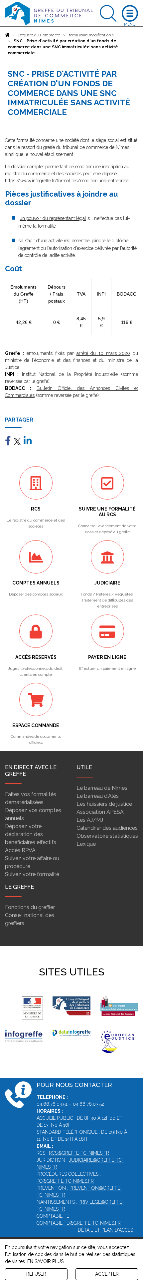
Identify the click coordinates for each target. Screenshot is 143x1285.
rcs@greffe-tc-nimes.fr (79, 1153)
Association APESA (100, 812)
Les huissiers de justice (104, 804)
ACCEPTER (107, 1274)
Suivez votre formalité (32, 874)
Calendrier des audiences (107, 828)
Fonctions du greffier (30, 907)
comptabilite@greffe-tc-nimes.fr (79, 1223)
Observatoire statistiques (107, 836)
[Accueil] (7, 35)
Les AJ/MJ (89, 820)
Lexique (86, 844)
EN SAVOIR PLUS (45, 1261)
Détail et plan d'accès (105, 1230)
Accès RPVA (20, 850)
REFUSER (36, 1274)
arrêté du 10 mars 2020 (103, 353)
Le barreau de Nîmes (101, 788)
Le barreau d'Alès (97, 796)
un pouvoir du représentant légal (53, 218)
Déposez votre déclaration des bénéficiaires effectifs (30, 834)
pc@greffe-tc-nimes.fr (65, 1181)
